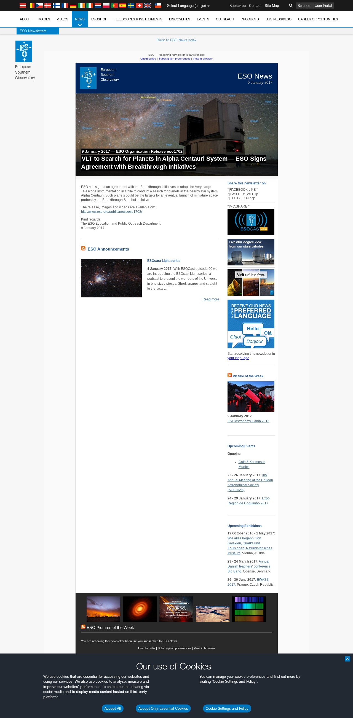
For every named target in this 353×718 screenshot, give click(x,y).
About (25, 19)
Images (44, 19)
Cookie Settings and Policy (227, 708)
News (80, 19)
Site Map (272, 5)
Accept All (113, 708)
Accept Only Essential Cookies (163, 708)
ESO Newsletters (33, 31)
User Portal (323, 5)
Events (203, 19)
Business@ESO (279, 19)
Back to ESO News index (176, 40)
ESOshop (99, 19)
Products (250, 19)
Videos (62, 19)
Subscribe (237, 5)
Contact (255, 5)
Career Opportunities (318, 19)
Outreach (225, 19)
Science (304, 5)
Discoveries (179, 19)
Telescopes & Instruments (138, 19)
